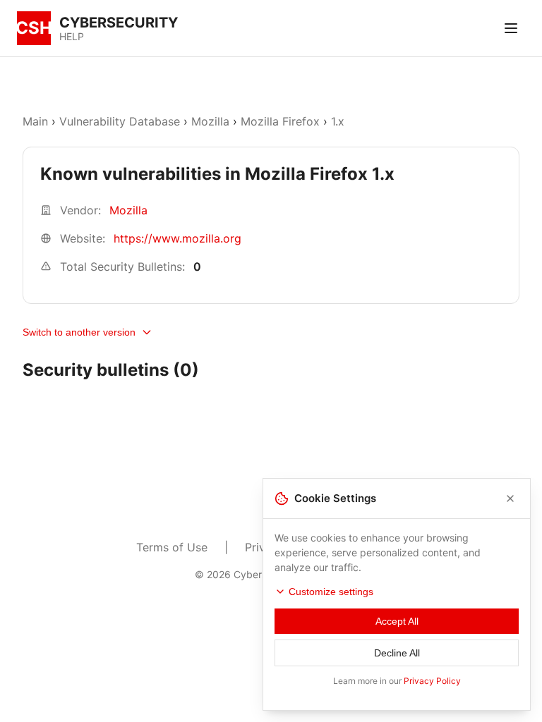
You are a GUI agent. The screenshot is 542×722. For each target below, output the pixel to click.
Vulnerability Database (119, 121)
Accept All (396, 621)
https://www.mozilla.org (177, 238)
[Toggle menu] (511, 28)
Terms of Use (171, 547)
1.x (337, 121)
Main (35, 121)
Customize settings (331, 591)
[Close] (510, 498)
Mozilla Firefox (280, 121)
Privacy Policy (432, 680)
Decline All (397, 653)
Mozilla (210, 121)
